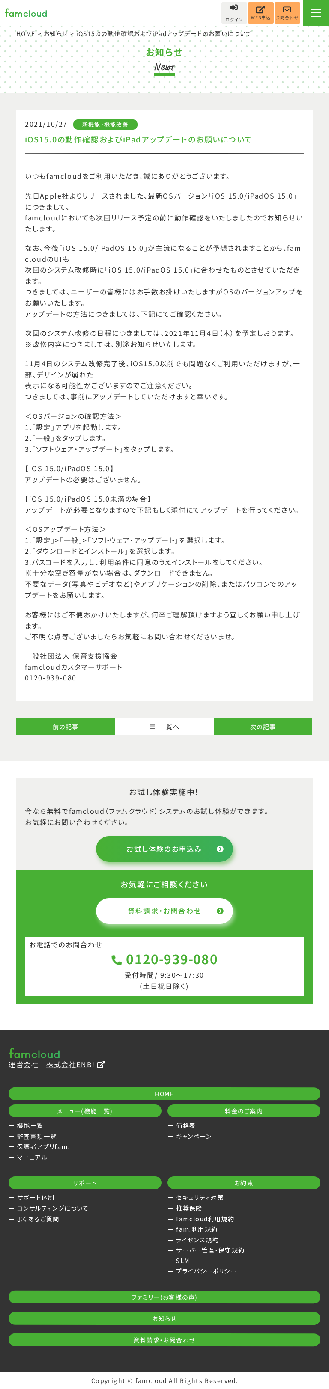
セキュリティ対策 (200, 1197)
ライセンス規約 (197, 1239)
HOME (26, 33)
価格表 (186, 1125)
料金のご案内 (244, 1111)
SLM (182, 1260)
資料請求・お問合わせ (164, 910)
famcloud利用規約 (205, 1218)
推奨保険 (189, 1208)
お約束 (244, 1182)
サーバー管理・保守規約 (210, 1250)
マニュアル (32, 1157)
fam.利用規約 (197, 1229)
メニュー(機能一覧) (85, 1111)
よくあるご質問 (38, 1218)
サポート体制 (35, 1197)
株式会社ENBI (70, 1064)
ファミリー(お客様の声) (165, 1297)
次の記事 (263, 726)
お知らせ (56, 33)
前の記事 (66, 726)
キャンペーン (194, 1136)
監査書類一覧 (37, 1136)
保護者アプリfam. (43, 1146)
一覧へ (169, 726)
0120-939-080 (172, 958)
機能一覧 (30, 1125)
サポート (85, 1182)
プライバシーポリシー (206, 1271)
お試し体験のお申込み (164, 848)
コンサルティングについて (53, 1208)
